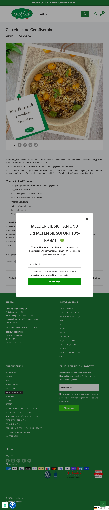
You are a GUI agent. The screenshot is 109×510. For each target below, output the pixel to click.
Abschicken (54, 281)
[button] (101, 508)
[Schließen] (87, 219)
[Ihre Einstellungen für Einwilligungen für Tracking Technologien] (5, 505)
